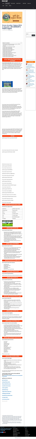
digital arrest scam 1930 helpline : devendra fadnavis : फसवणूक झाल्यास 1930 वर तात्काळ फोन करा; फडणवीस (30, 65)
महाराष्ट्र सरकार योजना (10, 415)
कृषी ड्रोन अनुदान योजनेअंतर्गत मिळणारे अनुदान (9, 52)
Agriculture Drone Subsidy (6, 416)
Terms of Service (27, 434)
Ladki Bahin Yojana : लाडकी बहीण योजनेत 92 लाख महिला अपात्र (30, 84)
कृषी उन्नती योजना (5, 380)
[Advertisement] (12, 37)
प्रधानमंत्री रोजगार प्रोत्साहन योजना (7, 395)
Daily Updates (8, 3)
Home (3, 3)
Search (33, 35)
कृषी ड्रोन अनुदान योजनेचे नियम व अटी (8, 54)
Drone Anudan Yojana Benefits (9, 418)
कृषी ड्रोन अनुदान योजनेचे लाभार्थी (7, 50)
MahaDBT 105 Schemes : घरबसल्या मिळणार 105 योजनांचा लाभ (30, 80)
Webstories (29, 3)
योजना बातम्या (13, 3)
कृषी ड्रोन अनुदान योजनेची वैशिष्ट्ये (7, 48)
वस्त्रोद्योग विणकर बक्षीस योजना (6, 391)
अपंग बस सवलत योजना (5, 399)
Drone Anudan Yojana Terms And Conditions (16, 420)
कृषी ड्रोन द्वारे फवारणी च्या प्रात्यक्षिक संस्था (8, 49)
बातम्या (7, 5)
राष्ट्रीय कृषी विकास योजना (6, 382)
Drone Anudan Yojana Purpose (6, 420)
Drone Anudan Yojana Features (18, 419)
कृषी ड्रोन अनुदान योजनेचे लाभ (7, 51)
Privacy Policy (27, 435)
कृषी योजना (24, 3)
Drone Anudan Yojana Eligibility (9, 419)
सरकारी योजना (18, 3)
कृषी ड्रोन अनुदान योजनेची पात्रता (7, 53)
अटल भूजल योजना (5, 397)
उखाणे (3, 5)
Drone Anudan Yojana (13, 416)
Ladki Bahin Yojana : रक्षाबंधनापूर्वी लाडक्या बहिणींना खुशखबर (30, 76)
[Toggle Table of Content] (21, 43)
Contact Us (26, 431)
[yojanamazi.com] (5, 1)
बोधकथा (10, 5)
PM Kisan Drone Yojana (5, 421)
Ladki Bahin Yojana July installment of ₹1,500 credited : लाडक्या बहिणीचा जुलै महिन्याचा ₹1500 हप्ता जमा (30, 71)
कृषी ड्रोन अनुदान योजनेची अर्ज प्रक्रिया (8, 56)
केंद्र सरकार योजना (16, 430)
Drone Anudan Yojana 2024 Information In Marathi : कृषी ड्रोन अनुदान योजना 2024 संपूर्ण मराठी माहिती (11, 44)
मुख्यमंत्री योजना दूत (5, 389)
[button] (33, 8)
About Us (26, 430)
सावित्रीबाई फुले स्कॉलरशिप (6, 393)
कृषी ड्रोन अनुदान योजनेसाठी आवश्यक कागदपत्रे (9, 55)
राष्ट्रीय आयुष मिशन (5, 387)
